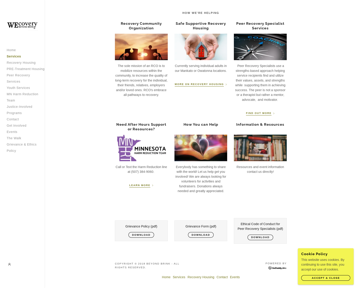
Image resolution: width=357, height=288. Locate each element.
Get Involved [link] (16, 125)
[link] (22, 25)
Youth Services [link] (18, 88)
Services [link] (14, 56)
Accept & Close (326, 278)
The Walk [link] (14, 138)
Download (141, 234)
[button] (9, 264)
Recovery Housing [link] (21, 62)
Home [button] (166, 277)
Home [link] (11, 50)
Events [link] (12, 132)
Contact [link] (13, 119)
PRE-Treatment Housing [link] (26, 69)
